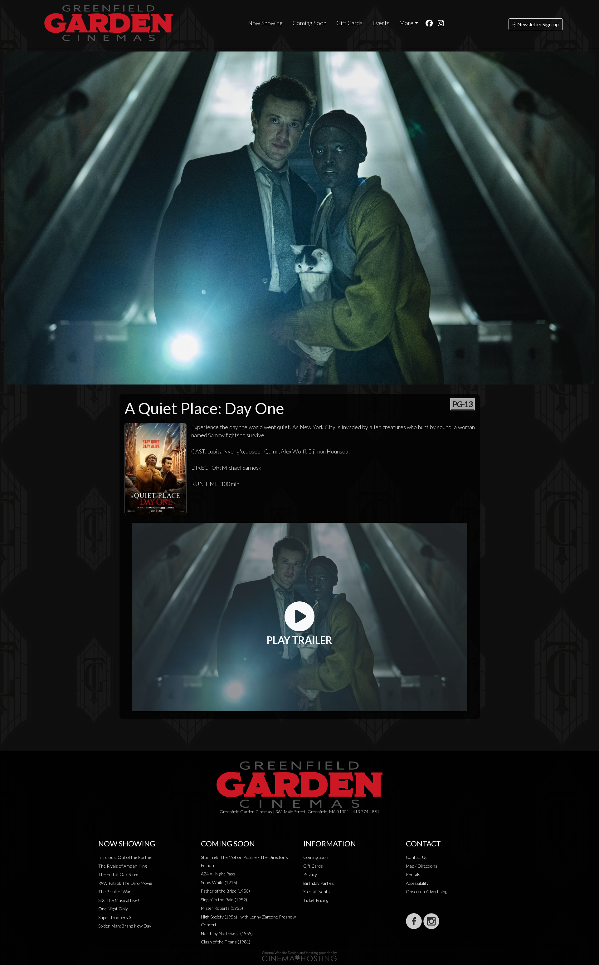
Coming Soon (309, 23)
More (406, 23)
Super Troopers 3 (114, 917)
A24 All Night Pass (218, 873)
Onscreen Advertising (426, 891)
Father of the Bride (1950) (225, 891)
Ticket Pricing (315, 900)
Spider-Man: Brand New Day (124, 925)
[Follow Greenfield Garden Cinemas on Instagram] (431, 921)
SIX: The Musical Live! (118, 900)
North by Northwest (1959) (227, 933)
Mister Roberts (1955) (222, 908)
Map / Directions (421, 866)
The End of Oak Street (119, 874)
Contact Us (416, 857)
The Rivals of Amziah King (122, 866)
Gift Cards (349, 23)
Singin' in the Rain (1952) (224, 899)
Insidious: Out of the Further (125, 857)
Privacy (310, 874)
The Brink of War (114, 891)
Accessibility (417, 883)
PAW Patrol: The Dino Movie (125, 883)
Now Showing (265, 23)
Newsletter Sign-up (537, 24)
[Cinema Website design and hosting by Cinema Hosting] (299, 955)
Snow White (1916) (219, 882)
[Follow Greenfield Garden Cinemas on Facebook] (414, 921)
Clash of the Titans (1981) (225, 941)
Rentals (413, 874)
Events (381, 23)
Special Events (316, 891)
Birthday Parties (318, 883)
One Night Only (113, 908)
